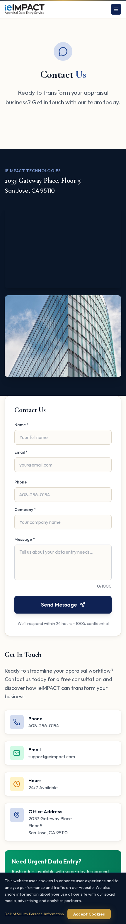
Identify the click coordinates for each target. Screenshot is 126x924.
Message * (24, 539)
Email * (21, 452)
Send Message (59, 604)
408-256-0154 (43, 725)
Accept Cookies (89, 914)
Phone (20, 482)
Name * (21, 424)
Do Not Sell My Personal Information (34, 914)
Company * (25, 509)
